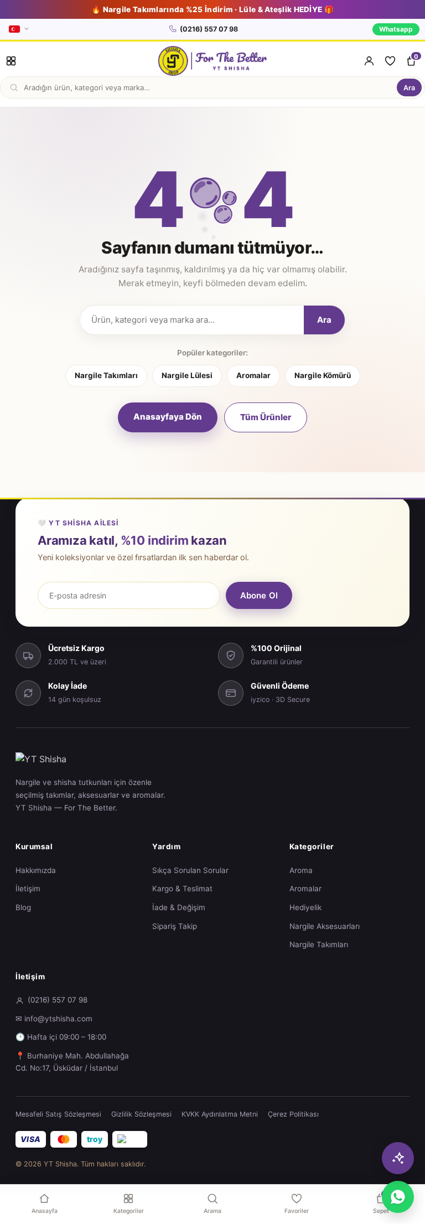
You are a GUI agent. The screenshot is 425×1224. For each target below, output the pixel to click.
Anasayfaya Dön (167, 416)
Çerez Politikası (293, 1114)
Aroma (301, 870)
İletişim (27, 888)
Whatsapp (396, 29)
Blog (23, 907)
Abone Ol (259, 595)
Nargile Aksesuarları (324, 926)
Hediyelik (305, 907)
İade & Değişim (178, 907)
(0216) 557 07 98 (209, 29)
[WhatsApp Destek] (398, 1197)
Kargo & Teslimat (182, 888)
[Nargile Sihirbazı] (398, 1158)
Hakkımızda (35, 870)
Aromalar (253, 375)
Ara (409, 88)
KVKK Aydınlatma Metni (220, 1114)
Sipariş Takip (174, 926)
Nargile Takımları (106, 375)
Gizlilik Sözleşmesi (141, 1114)
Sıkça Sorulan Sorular (190, 870)
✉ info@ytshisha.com (53, 1018)
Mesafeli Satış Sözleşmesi (58, 1114)
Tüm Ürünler (265, 417)
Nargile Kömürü (322, 375)
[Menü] (11, 61)
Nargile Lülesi (187, 375)
